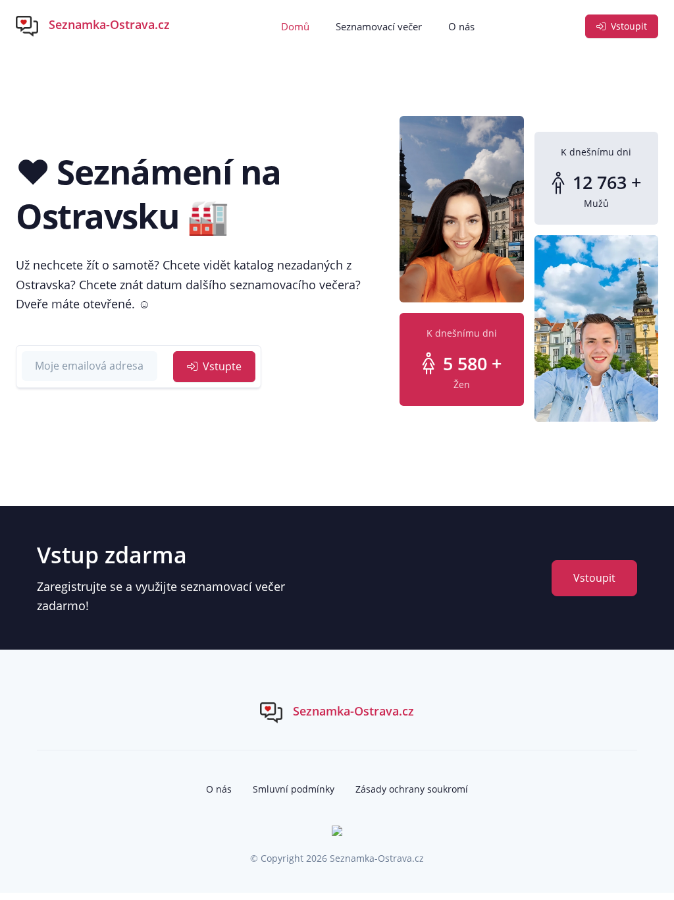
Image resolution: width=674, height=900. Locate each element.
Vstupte (221, 366)
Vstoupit (627, 26)
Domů (295, 26)
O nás (461, 26)
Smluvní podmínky (293, 789)
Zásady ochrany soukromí (411, 789)
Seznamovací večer (379, 26)
